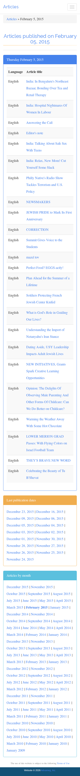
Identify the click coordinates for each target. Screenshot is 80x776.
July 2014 (13, 627)
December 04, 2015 (49, 525)
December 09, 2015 (20, 518)
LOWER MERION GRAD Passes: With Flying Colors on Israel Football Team (46, 443)
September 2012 (39, 675)
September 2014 (39, 621)
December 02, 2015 (49, 532)
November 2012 (42, 668)
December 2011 (17, 695)
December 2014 (17, 614)
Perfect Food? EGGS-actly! (44, 267)
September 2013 (39, 648)
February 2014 (36, 634)
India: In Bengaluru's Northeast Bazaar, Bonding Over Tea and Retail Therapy (47, 88)
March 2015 (15, 607)
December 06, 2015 (49, 518)
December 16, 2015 (49, 511)
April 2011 (63, 709)
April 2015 (63, 600)
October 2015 (16, 593)
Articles (11, 6)
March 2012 (15, 689)
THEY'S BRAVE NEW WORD (48, 460)
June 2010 (30, 736)
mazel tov (32, 257)
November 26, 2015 (20, 552)
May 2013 (46, 655)
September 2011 (39, 702)
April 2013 (63, 655)
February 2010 (36, 743)
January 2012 (57, 689)
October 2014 (16, 621)
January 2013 (57, 661)
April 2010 (63, 736)
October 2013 (16, 648)
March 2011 (15, 716)
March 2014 (15, 634)
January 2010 (57, 743)
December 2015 (17, 587)
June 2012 (30, 682)
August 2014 (61, 621)
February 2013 (36, 661)
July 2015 (13, 600)
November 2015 (42, 587)
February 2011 (36, 716)
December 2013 (17, 641)
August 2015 (61, 593)
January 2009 (16, 750)
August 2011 (61, 702)
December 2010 (17, 723)
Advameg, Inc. (48, 770)
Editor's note (34, 133)
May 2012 (46, 682)
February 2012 (36, 689)
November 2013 (42, 641)
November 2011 (42, 695)
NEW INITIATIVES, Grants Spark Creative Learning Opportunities (46, 371)
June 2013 (30, 655)
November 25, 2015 (49, 552)
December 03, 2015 (20, 532)
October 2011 (16, 702)
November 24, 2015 (20, 559)
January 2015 (59, 607)
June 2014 (30, 627)
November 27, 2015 (49, 545)
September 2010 (39, 730)
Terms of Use (63, 763)
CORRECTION (37, 229)
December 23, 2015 (20, 511)
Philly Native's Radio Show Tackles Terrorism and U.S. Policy (44, 184)
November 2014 (42, 614)
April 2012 (63, 682)
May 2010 (46, 736)
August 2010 (61, 730)
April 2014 (63, 627)
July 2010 (13, 736)
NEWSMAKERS (38, 202)
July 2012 (13, 682)
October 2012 (16, 675)
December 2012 (17, 668)
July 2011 (13, 709)
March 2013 (15, 661)
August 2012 (61, 675)
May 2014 (46, 627)
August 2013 (61, 648)
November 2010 (42, 723)
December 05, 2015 (20, 525)
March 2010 (15, 743)
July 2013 (13, 655)
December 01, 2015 (20, 538)
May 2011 (46, 709)
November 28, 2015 (20, 545)
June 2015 (30, 600)
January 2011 (57, 716)
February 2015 (37, 607)
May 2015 (46, 600)
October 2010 (16, 730)
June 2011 (30, 709)
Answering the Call (39, 122)
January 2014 (57, 634)
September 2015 (39, 593)
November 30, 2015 (49, 538)
